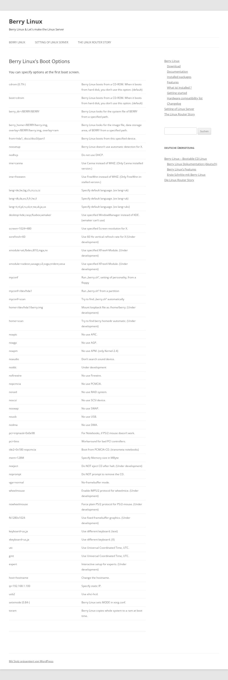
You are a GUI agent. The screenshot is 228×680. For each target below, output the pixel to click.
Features (173, 82)
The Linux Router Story (94, 42)
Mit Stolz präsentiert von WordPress (31, 661)
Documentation (177, 72)
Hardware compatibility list (185, 98)
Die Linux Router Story (179, 180)
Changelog (174, 104)
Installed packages (179, 77)
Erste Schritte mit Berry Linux (186, 175)
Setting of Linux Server (51, 42)
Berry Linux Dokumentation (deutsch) (192, 164)
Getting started (177, 93)
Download (174, 66)
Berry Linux (25, 21)
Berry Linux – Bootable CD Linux (185, 159)
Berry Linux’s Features (181, 169)
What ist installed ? (179, 88)
